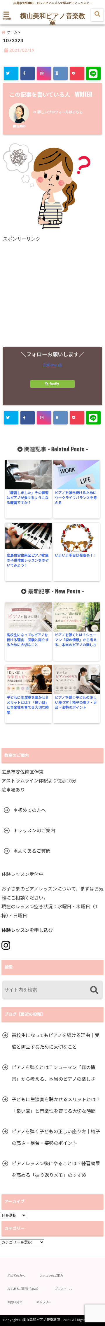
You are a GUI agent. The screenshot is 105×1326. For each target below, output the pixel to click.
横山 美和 (19, 126)
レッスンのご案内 (51, 1275)
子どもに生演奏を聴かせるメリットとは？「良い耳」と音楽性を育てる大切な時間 (28, 705)
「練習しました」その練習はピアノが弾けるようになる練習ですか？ (28, 498)
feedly (54, 384)
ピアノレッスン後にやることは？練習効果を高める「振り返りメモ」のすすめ (56, 1169)
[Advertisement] (52, 294)
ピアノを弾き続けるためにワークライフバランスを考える (76, 498)
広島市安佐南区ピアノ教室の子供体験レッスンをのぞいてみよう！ (28, 560)
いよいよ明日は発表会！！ (76, 555)
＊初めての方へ (29, 810)
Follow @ (52, 365)
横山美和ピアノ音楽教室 (52, 18)
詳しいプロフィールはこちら (59, 112)
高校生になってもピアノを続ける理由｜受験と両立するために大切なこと (28, 640)
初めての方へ (16, 1275)
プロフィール (63, 1289)
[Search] (94, 990)
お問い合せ (14, 1302)
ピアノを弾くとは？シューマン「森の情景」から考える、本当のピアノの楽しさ (76, 640)
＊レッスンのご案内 (34, 830)
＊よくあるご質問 (31, 851)
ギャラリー (43, 1302)
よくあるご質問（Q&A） (23, 1289)
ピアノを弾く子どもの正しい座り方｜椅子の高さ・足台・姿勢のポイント (76, 702)
